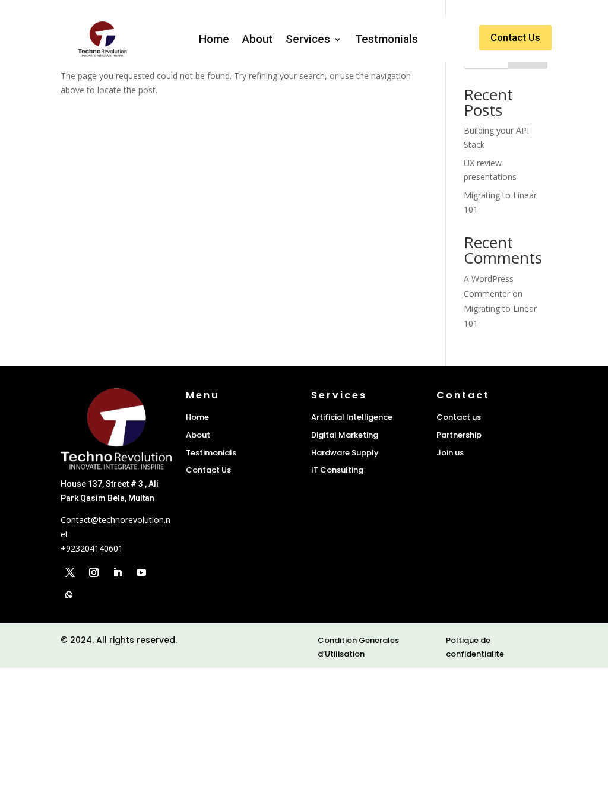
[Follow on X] (70, 572)
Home (214, 39)
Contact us (458, 417)
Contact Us (515, 37)
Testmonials (386, 39)
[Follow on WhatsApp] (69, 595)
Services (308, 39)
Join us (450, 452)
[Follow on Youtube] (141, 572)
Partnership (459, 435)
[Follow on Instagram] (93, 572)
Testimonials (211, 452)
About (257, 39)
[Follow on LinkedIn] (117, 572)
